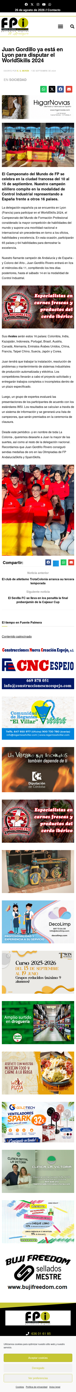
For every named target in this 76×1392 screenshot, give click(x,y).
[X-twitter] (32, 4)
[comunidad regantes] (38, 718)
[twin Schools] (38, 972)
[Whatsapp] (50, 4)
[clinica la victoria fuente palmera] (38, 1171)
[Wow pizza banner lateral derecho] (38, 1073)
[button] (60, 26)
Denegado (38, 1368)
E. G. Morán (23, 70)
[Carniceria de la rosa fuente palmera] (38, 306)
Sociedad (18, 79)
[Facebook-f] (26, 4)
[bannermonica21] (38, 921)
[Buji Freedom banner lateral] (38, 1272)
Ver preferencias (38, 1378)
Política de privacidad (36, 1386)
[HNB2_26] (38, 107)
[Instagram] (38, 4)
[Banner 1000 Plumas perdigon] (38, 871)
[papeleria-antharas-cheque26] (38, 1221)
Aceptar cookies (38, 1358)
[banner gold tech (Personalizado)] (38, 1122)
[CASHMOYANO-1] (38, 1022)
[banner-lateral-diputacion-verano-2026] (38, 769)
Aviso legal (54, 1386)
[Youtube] (44, 4)
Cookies (20, 1386)
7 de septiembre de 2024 (43, 70)
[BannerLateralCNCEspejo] (38, 667)
